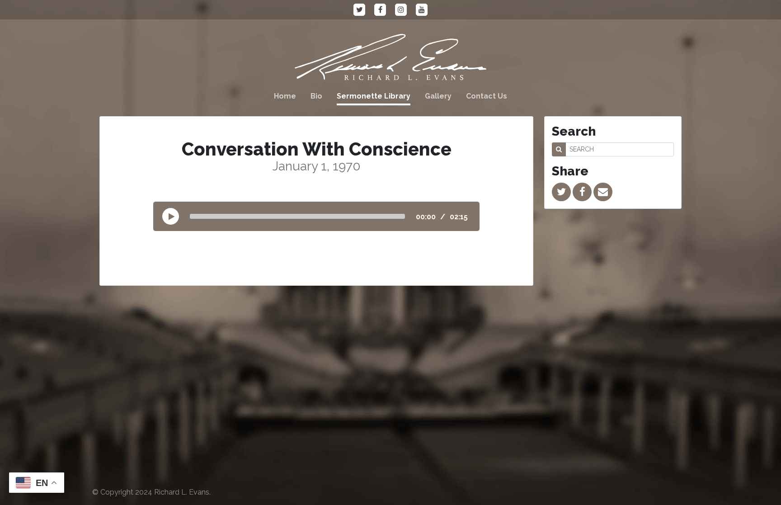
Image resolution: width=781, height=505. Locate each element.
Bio (316, 96)
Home (285, 96)
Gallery (438, 96)
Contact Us (486, 96)
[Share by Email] (602, 192)
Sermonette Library (373, 96)
